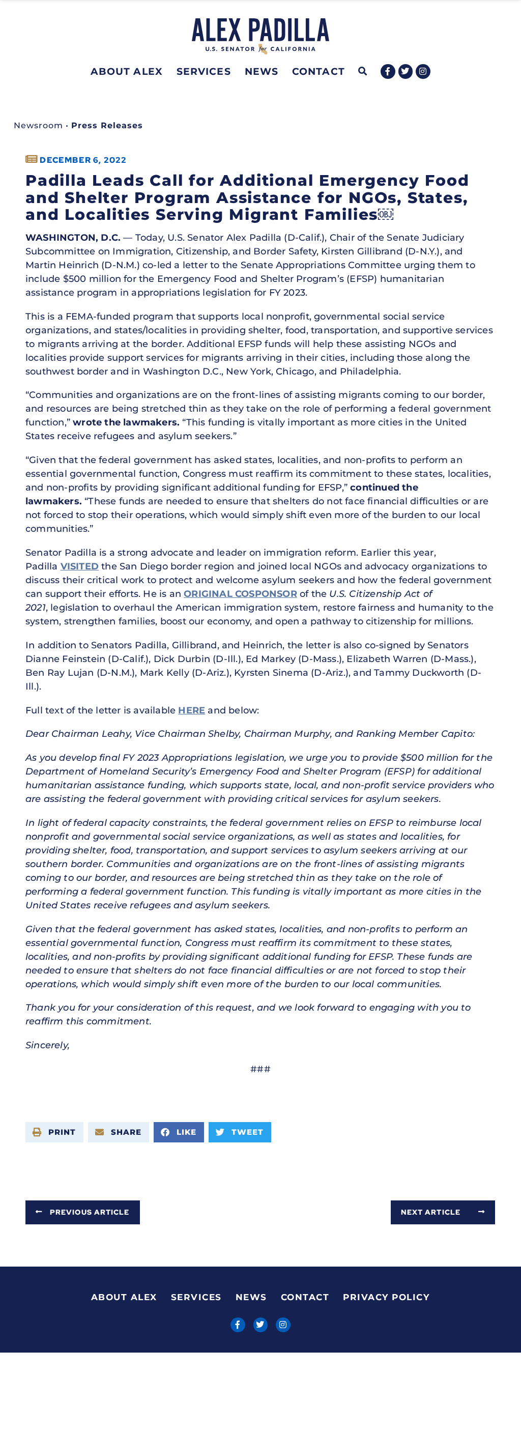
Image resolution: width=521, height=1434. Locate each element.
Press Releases (107, 125)
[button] (363, 71)
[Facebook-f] (388, 71)
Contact (318, 71)
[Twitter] (405, 71)
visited (80, 566)
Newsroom (38, 125)
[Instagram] (423, 71)
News (261, 71)
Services (204, 71)
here (191, 710)
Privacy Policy (386, 1297)
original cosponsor (240, 593)
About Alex (127, 71)
